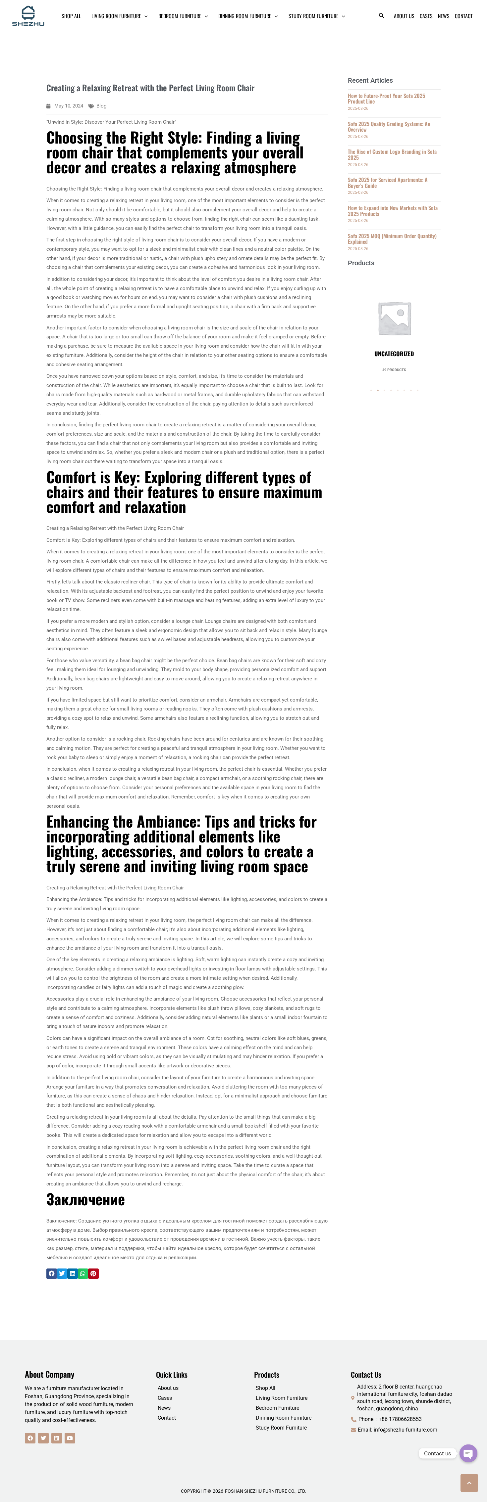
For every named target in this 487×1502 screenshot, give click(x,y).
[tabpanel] (394, 322)
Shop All (265, 1388)
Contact (167, 1418)
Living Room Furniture (281, 1398)
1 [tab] (371, 390)
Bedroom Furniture (277, 1408)
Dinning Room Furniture (283, 1418)
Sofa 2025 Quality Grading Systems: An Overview (389, 127)
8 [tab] (417, 390)
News (164, 1408)
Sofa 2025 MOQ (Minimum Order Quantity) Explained (392, 239)
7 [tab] (410, 390)
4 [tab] (391, 390)
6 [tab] (404, 390)
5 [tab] (397, 390)
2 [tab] (377, 390)
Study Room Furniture (281, 1428)
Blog (101, 106)
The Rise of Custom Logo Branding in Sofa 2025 (392, 154)
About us (168, 1388)
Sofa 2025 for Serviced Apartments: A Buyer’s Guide (388, 183)
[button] (51, 1273)
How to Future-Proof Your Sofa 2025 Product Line (386, 99)
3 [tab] (384, 390)
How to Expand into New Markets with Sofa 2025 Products (393, 211)
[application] (144, 16)
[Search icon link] (382, 16)
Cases (165, 1398)
